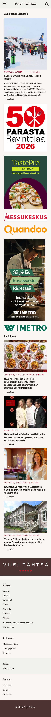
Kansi (18, 375)
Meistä (6, 618)
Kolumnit (27, 375)
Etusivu (6, 591)
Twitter (6, 689)
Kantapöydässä (9, 648)
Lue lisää (10, 99)
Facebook (7, 685)
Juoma (5, 604)
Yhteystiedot (8, 627)
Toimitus (6, 653)
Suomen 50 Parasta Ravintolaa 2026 (18, 622)
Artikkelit (9, 375)
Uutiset (18, 72)
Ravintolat (38, 375)
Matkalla (8, 72)
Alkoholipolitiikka (10, 644)
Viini (37, 483)
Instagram (7, 694)
